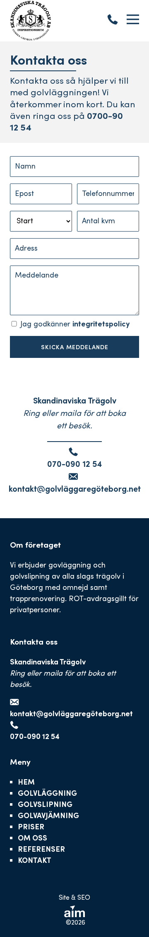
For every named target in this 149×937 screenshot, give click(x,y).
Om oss (32, 838)
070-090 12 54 (74, 463)
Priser (31, 826)
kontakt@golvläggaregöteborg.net (75, 488)
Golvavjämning (48, 815)
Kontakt (34, 860)
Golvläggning (47, 793)
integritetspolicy (101, 323)
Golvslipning (45, 804)
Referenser (41, 849)
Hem (26, 782)
